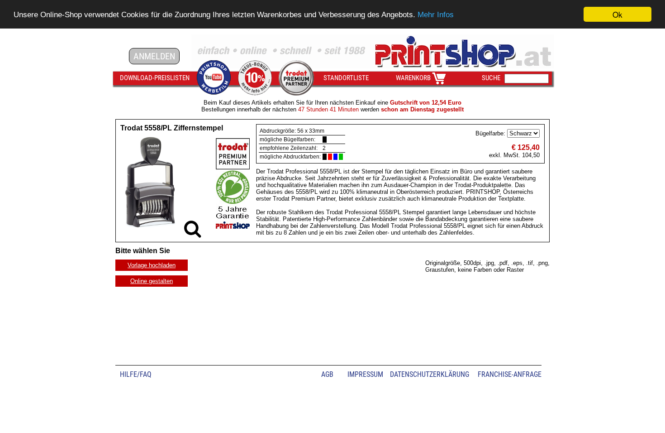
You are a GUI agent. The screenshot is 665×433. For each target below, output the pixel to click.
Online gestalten (151, 281)
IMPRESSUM (365, 374)
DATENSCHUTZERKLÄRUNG (429, 374)
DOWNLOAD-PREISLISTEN (155, 78)
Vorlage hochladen (152, 265)
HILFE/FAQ (136, 374)
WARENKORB (413, 78)
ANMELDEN (154, 56)
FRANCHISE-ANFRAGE (510, 374)
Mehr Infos (436, 14)
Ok (617, 14)
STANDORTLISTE (346, 78)
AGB (327, 374)
